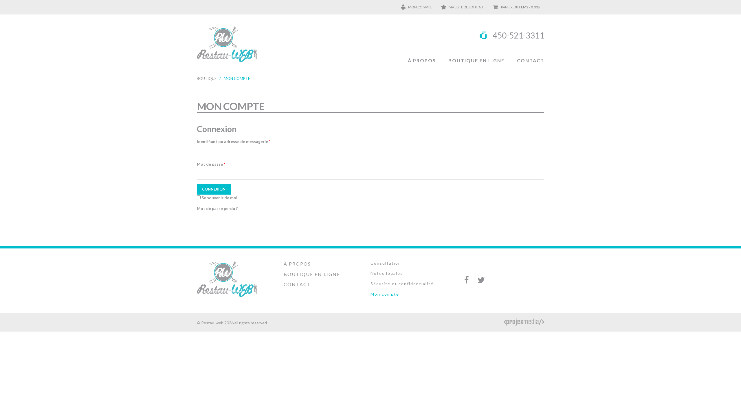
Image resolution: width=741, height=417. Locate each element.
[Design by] (524, 322)
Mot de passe (211, 164)
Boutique (207, 78)
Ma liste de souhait (466, 7)
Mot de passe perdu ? (217, 208)
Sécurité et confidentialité (402, 283)
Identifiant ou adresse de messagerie (233, 141)
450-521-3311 (518, 35)
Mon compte (420, 7)
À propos (422, 60)
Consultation (385, 263)
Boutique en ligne (476, 60)
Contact (530, 60)
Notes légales (386, 273)
